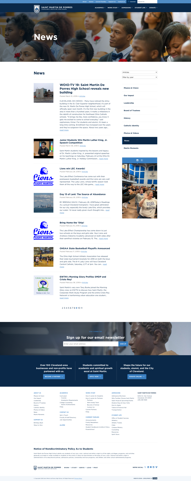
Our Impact (129, 95)
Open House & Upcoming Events (122, 400)
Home (35, 59)
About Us (37, 393)
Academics (99, 8)
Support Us (112, 1)
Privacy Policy (78, 478)
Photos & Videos (131, 133)
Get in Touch (64, 415)
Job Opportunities (66, 420)
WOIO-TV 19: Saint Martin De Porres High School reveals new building (84, 88)
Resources (89, 425)
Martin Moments (131, 148)
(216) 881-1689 (142, 400)
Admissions (126, 8)
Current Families (101, 1)
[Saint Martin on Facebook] (151, 467)
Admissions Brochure (119, 396)
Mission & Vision (131, 88)
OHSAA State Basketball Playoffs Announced (85, 248)
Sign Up (123, 344)
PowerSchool (90, 429)
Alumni (91, 1)
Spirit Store (115, 434)
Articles (82, 96)
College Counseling (66, 402)
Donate (152, 8)
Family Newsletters (92, 422)
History (127, 118)
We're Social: (138, 467)
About (85, 1)
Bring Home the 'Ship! (72, 222)
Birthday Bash (38, 423)
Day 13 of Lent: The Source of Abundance (83, 194)
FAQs (61, 407)
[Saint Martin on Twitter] (145, 467)
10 (79, 308)
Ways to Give (38, 425)
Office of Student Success (120, 418)
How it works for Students (94, 396)
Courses (63, 398)
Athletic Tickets (117, 423)
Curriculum (63, 396)
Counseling (115, 430)
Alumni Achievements (68, 404)
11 (81, 308)
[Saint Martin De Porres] (53, 9)
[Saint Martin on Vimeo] (156, 467)
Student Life (140, 8)
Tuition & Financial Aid (119, 407)
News (126, 141)
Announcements (91, 420)
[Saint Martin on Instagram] (153, 467)
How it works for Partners (94, 398)
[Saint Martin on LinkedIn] (148, 467)
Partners (90, 400)
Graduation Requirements (69, 400)
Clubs (113, 425)
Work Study (112, 8)
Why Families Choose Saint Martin (123, 398)
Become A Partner (93, 405)
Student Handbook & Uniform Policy (98, 427)
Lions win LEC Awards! (72, 168)
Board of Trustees (132, 110)
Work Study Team (93, 402)
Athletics (114, 420)
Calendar (133, 1)
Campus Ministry (117, 427)
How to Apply (116, 405)
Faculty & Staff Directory (68, 417)
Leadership (129, 103)
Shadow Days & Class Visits (121, 403)
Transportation (116, 410)
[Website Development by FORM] (145, 478)
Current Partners (91, 409)
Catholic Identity (131, 126)
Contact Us (121, 1)
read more (64, 130)
